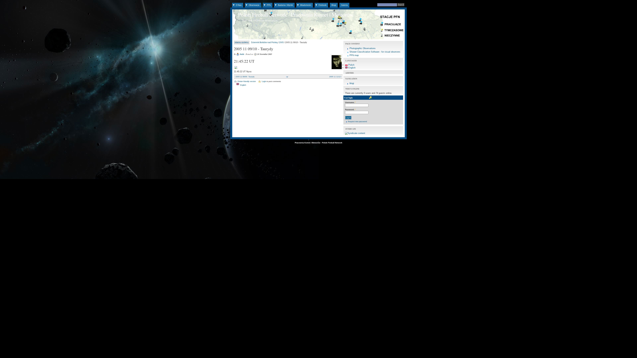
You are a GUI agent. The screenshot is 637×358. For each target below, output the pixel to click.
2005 (281, 42)
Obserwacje (254, 5)
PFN (269, 5)
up (287, 77)
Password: (350, 109)
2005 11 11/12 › (335, 77)
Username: (350, 102)
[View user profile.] (336, 70)
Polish (351, 65)
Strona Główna (242, 42)
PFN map (354, 55)
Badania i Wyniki (285, 5)
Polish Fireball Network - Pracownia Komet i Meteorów (295, 14)
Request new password (357, 121)
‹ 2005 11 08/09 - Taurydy (244, 77)
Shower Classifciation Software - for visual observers (375, 52)
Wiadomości (305, 5)
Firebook (322, 5)
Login (264, 81)
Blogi (333, 5)
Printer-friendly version (247, 81)
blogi (352, 83)
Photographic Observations (363, 48)
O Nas (239, 5)
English (243, 85)
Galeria (344, 5)
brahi (242, 54)
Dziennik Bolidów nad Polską (264, 42)
